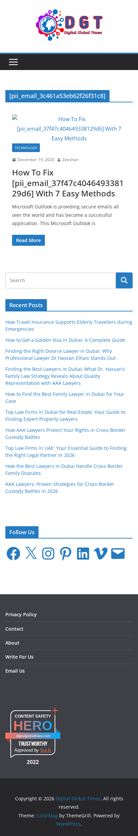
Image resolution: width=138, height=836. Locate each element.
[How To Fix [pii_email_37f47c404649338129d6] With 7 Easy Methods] (69, 128)
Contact (14, 629)
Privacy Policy (21, 614)
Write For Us (19, 657)
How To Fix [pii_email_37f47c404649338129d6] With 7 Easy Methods (68, 182)
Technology (26, 147)
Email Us (15, 671)
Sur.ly (45, 750)
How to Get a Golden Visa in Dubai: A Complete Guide (65, 340)
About (12, 643)
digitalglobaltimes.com (33, 736)
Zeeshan (70, 159)
